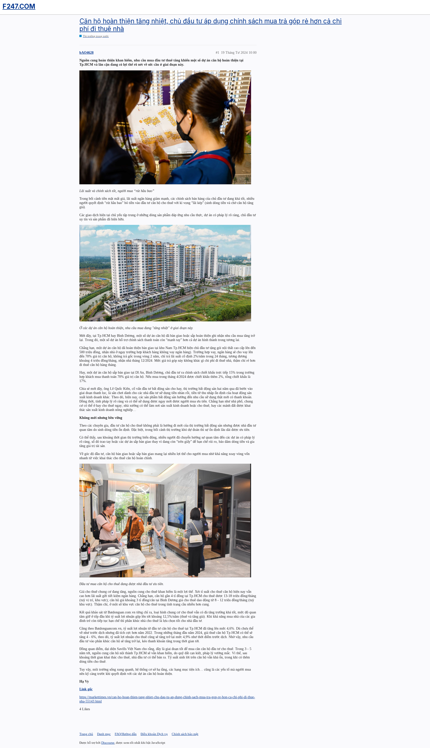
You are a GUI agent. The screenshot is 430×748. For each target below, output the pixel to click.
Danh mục (104, 734)
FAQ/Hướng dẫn (126, 734)
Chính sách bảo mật (185, 734)
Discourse (107, 743)
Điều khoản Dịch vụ (154, 734)
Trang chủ (86, 734)
